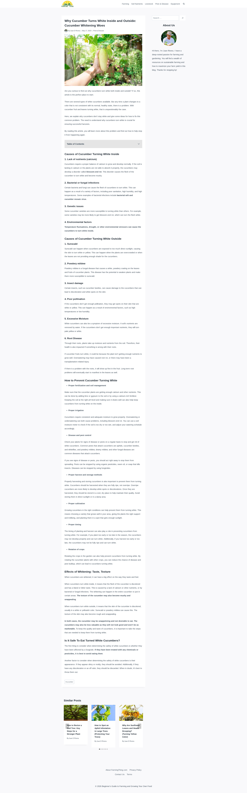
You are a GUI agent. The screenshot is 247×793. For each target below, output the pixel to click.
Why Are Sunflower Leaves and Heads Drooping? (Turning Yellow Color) (131, 731)
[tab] (99, 749)
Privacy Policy (135, 770)
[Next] (139, 726)
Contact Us (119, 774)
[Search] (183, 17)
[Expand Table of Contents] (139, 144)
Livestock (149, 4)
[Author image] (66, 30)
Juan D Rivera (75, 31)
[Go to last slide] (67, 726)
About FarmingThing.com (116, 770)
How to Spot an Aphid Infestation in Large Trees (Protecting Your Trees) (102, 731)
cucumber (69, 682)
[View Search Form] (184, 4)
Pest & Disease (161, 4)
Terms (129, 774)
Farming (125, 4)
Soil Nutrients (137, 4)
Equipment (175, 4)
